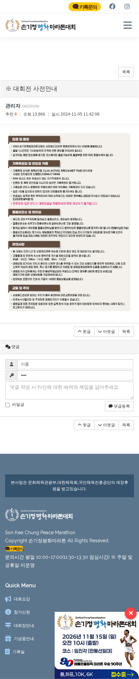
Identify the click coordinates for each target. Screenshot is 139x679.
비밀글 (18, 404)
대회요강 (22, 599)
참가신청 (22, 612)
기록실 (18, 652)
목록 (126, 72)
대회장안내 (24, 626)
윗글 (86, 331)
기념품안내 (24, 639)
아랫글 (108, 331)
